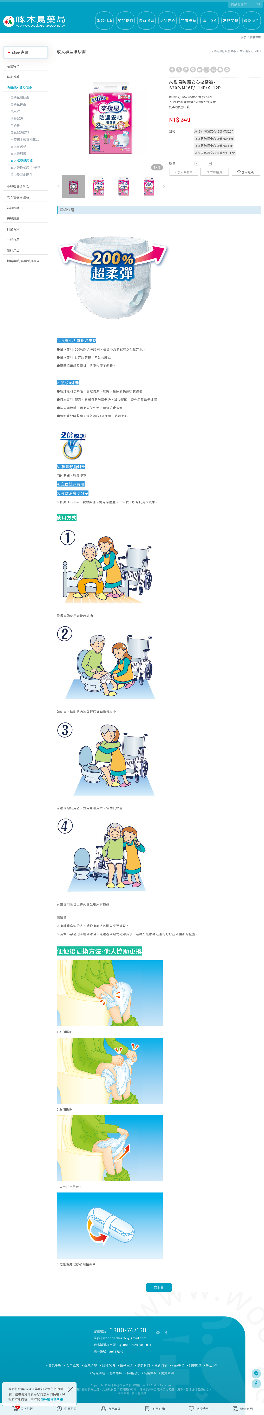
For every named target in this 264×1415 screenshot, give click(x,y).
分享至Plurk (186, 70)
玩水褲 (15, 111)
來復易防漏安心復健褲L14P (213, 145)
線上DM (210, 20)
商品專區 (167, 20)
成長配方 (17, 118)
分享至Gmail (227, 70)
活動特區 (13, 66)
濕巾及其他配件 (22, 174)
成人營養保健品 (18, 197)
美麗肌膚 (13, 218)
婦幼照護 (13, 208)
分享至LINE (193, 70)
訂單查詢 (72, 1365)
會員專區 (54, 1365)
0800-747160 (128, 1330)
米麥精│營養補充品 (25, 139)
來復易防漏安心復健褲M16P (214, 138)
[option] (111, 118)
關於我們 (125, 20)
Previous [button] (57, 186)
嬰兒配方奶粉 (20, 132)
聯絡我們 (251, 20)
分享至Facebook (172, 70)
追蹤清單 (90, 1365)
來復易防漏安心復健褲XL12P (214, 153)
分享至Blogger (220, 70)
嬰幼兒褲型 (18, 104)
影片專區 (116, 1373)
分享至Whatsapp (206, 70)
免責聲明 (167, 1373)
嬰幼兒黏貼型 (20, 97)
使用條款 (150, 1373)
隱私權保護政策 (52, 1399)
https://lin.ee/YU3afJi (158, 1333)
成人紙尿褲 (18, 153)
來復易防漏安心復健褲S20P (214, 131)
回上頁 (159, 1287)
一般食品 (13, 239)
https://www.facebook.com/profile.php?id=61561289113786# (166, 1333)
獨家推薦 (13, 77)
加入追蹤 (248, 172)
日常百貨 (13, 229)
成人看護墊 (18, 146)
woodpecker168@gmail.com (124, 1338)
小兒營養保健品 (18, 186)
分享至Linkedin (200, 70)
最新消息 (146, 20)
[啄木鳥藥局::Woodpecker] (34, 21)
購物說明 (108, 1365)
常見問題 (230, 20)
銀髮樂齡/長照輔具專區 (23, 261)
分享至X (179, 70)
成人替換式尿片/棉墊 (25, 167)
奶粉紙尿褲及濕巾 (19, 87)
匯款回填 (104, 20)
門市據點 (188, 20)
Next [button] (164, 186)
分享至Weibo (213, 70)
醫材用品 (13, 250)
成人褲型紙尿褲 (22, 160)
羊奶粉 (15, 125)
